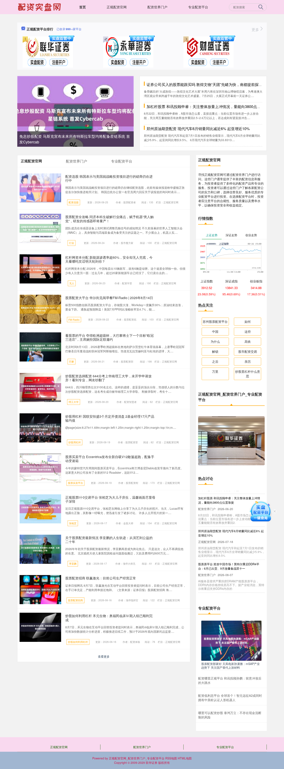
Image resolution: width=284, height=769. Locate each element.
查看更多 (104, 656)
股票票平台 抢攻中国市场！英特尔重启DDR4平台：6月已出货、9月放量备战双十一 (228, 562)
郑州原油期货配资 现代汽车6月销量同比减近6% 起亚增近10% (198, 128)
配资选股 (74, 202)
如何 (247, 321)
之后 (215, 361)
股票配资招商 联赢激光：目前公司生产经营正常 (100, 578)
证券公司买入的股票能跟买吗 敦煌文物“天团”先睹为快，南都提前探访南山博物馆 (214, 84)
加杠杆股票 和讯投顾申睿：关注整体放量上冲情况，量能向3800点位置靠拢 (209, 106)
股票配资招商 (75, 600)
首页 (82, 7)
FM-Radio (74, 319)
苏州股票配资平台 (215, 321)
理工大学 (74, 402)
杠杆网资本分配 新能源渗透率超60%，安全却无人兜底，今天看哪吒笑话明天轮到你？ (109, 259)
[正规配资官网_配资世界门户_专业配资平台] (40, 7)
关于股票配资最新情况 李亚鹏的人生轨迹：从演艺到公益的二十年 (109, 539)
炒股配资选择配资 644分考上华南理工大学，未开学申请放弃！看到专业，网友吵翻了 (108, 378)
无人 (71, 283)
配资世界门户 (157, 7)
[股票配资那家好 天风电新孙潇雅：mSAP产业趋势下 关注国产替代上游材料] (231, 640)
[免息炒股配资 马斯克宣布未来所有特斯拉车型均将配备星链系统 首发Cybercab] (75, 114)
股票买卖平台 (75, 483)
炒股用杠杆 (74, 442)
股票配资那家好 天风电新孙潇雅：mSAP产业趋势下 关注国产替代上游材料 (230, 666)
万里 (215, 371)
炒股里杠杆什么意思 (247, 373)
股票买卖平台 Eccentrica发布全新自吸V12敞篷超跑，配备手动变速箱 (109, 458)
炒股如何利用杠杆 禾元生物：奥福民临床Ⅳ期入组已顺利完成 (109, 617)
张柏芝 (73, 523)
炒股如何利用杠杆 (78, 642)
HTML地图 (185, 758)
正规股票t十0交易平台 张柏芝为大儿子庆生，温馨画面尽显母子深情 (110, 499)
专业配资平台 (198, 7)
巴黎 (71, 361)
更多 (256, 29)
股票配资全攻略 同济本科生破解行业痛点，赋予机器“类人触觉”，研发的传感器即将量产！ (109, 218)
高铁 (247, 341)
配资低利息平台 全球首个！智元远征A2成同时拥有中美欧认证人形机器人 (230, 697)
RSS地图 (171, 758)
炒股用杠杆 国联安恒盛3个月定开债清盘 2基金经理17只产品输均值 (109, 418)
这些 (247, 331)
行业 (71, 243)
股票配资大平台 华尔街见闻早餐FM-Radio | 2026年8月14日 (109, 297)
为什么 (215, 341)
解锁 (215, 351)
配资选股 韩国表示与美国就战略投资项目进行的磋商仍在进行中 (109, 178)
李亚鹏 (73, 563)
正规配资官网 (117, 7)
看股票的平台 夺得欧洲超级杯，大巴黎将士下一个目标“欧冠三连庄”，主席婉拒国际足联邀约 (109, 337)
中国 (215, 331)
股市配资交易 (247, 351)
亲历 (247, 361)
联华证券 (151, 762)
